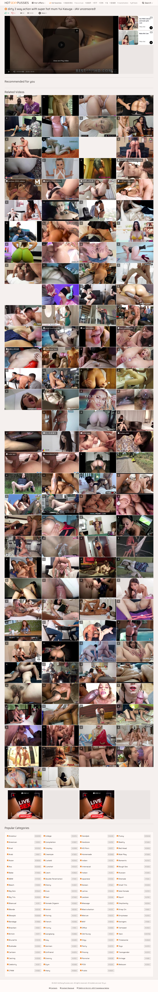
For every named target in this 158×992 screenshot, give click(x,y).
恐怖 (101, 3)
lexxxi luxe (79, 3)
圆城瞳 (113, 3)
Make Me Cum (144, 33)
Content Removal (67, 988)
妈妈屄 (88, 3)
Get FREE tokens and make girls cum (145, 21)
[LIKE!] (6, 13)
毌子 (95, 3)
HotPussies (17, 3)
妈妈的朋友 (68, 3)
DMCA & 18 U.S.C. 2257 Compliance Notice (93, 988)
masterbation (123, 3)
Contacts (54, 988)
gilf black (134, 3)
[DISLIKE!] (12, 13)
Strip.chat (142, 27)
